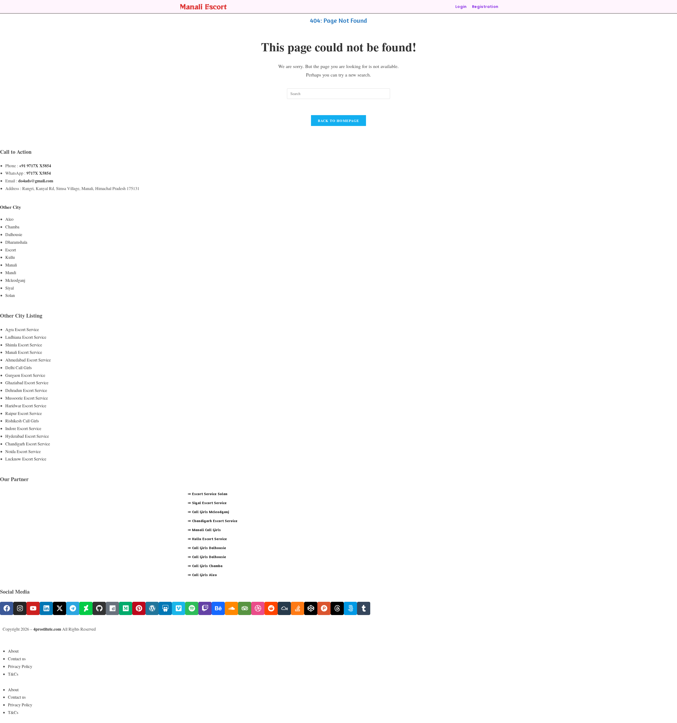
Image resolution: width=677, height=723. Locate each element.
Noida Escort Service (23, 451)
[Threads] (337, 608)
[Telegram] (72, 608)
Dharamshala (16, 242)
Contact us (17, 658)
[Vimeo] (178, 608)
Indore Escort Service (23, 428)
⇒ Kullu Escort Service (207, 538)
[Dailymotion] (112, 608)
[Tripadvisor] (244, 608)
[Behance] (218, 608)
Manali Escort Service (23, 352)
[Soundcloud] (231, 608)
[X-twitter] (59, 608)
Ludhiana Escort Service (25, 337)
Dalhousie (13, 234)
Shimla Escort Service (23, 344)
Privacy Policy (20, 666)
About (13, 651)
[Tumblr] (363, 608)
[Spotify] (191, 608)
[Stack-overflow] (297, 608)
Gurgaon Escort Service (25, 375)
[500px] (350, 608)
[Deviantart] (86, 608)
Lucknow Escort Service (25, 459)
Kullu (10, 257)
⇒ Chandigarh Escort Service (212, 520)
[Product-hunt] (324, 608)
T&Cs (13, 674)
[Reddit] (271, 608)
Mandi (10, 272)
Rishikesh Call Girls (22, 420)
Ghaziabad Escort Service (26, 382)
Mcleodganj (15, 280)
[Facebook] (6, 608)
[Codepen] (310, 608)
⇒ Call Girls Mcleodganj (208, 511)
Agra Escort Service (22, 329)
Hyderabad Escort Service (27, 436)
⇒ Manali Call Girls (204, 529)
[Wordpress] (152, 608)
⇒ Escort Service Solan (207, 493)
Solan (10, 295)
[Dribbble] (257, 608)
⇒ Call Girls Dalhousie (207, 547)
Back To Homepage (338, 120)
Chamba (12, 226)
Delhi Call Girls (18, 367)
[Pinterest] (138, 608)
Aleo (9, 219)
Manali (11, 265)
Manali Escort (203, 6)
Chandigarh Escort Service (27, 443)
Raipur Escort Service (23, 413)
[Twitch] (205, 608)
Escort (10, 249)
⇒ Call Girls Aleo (202, 574)
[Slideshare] (165, 608)
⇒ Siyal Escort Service (207, 502)
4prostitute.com (47, 629)
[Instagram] (19, 608)
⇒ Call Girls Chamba (205, 565)
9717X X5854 (38, 173)
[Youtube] (33, 608)
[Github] (99, 608)
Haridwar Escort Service (25, 405)
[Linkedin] (46, 608)
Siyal (9, 288)
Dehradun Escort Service (26, 390)
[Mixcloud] (284, 608)
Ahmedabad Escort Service (28, 360)
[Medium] (125, 608)
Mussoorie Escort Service (26, 398)
